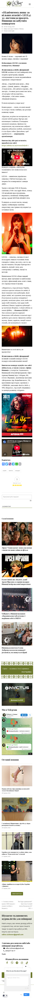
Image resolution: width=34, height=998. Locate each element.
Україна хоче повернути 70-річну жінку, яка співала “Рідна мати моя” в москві (17, 853)
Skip (21, 994)
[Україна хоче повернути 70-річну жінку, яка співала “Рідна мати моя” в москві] (17, 840)
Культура (10, 29)
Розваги (15, 29)
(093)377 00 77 (10, 951)
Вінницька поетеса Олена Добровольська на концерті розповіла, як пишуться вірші (14, 650)
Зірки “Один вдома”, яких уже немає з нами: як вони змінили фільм (17, 549)
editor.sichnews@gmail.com (15, 948)
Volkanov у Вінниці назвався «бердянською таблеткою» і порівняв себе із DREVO (13, 616)
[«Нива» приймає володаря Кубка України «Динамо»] (17, 871)
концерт (17, 470)
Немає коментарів (9, 31)
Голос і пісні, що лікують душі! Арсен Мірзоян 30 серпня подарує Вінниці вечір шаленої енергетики (16, 581)
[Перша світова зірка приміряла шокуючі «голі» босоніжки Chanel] (17, 775)
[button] (30, 4)
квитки (11, 470)
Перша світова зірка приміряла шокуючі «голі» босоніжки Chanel (15, 790)
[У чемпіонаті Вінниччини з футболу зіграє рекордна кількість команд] (17, 809)
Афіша (5, 29)
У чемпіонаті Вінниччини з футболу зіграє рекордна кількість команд (16, 824)
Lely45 (4, 470)
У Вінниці (21, 29)
